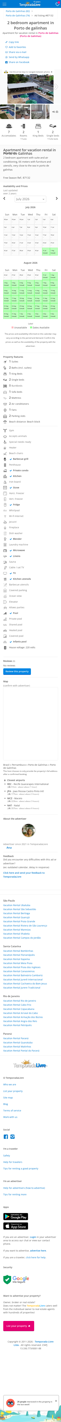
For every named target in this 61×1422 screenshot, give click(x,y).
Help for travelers (12, 1162)
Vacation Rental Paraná (15, 1038)
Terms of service (12, 1110)
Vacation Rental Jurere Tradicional (21, 987)
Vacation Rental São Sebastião (19, 909)
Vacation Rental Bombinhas (18, 950)
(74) (18, 15)
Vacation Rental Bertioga (16, 913)
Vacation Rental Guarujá (16, 917)
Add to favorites (17, 47)
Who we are (9, 1084)
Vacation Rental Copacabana (18, 1009)
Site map (8, 1097)
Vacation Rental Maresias (17, 929)
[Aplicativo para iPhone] (17, 1229)
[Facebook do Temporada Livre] (6, 1137)
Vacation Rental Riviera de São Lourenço (25, 925)
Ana (9, 847)
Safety (6, 1155)
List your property (13, 1091)
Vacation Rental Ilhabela (16, 933)
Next (56, 86)
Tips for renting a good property (20, 1168)
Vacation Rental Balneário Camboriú (23, 975)
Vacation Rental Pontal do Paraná (21, 1050)
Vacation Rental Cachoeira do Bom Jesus (25, 983)
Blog (5, 1104)
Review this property (17, 671)
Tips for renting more (15, 1194)
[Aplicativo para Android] (17, 1219)
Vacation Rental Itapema (16, 959)
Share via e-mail (17, 52)
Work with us (10, 1117)
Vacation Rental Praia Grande (19, 921)
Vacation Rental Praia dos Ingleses (22, 967)
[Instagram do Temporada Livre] (13, 1137)
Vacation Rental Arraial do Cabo (20, 1013)
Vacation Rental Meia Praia (17, 963)
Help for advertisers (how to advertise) (24, 1187)
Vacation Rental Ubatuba (16, 905)
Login (33, 1237)
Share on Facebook (18, 62)
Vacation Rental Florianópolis (19, 954)
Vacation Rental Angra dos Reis (20, 1021)
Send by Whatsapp (18, 57)
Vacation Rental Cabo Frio (17, 1004)
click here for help (36, 1257)
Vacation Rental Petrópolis (17, 1025)
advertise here (38, 1250)
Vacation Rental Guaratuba (18, 1042)
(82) (18, 11)
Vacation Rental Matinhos (17, 1046)
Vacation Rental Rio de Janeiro (19, 1000)
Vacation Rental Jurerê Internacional (23, 979)
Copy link (13, 42)
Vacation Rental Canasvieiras (19, 971)
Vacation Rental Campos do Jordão (22, 937)
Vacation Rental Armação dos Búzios (23, 1017)
